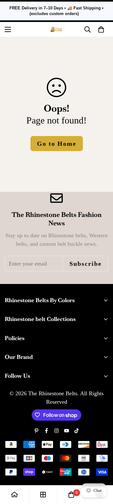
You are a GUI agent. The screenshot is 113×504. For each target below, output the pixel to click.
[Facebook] (46, 430)
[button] (101, 29)
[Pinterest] (36, 430)
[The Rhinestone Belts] (56, 29)
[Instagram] (56, 430)
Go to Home (56, 143)
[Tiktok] (77, 430)
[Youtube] (67, 430)
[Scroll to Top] (101, 471)
